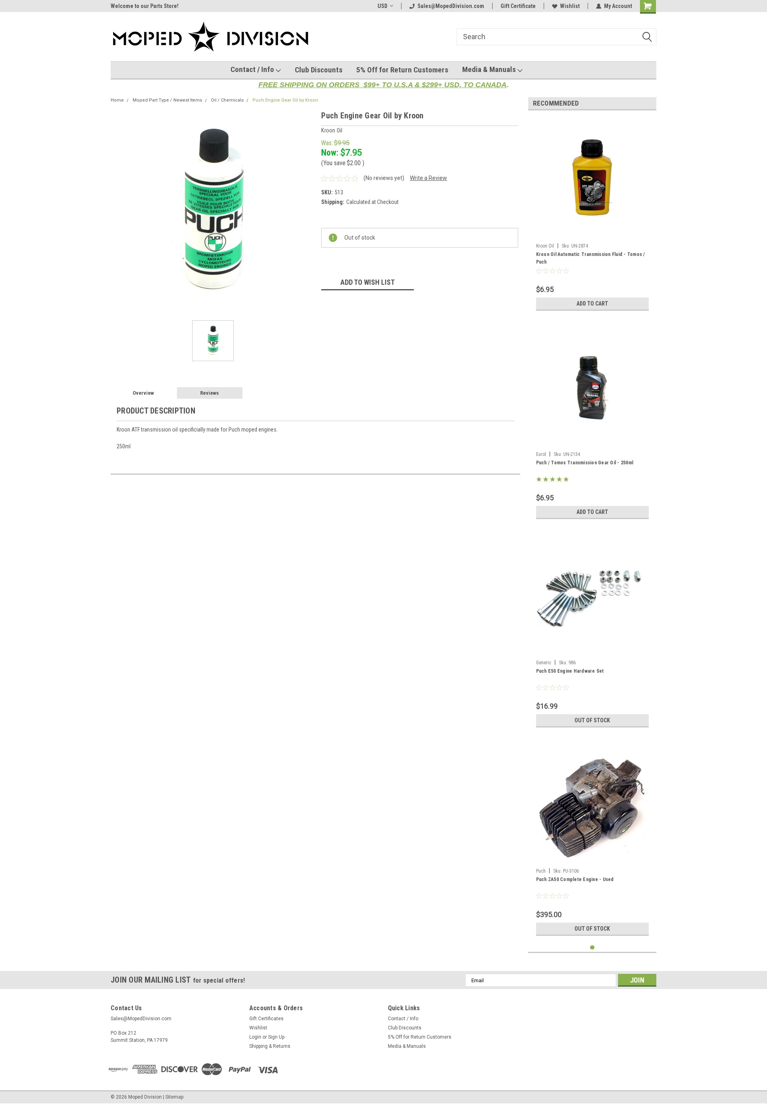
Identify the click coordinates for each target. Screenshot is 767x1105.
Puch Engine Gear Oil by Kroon (285, 100)
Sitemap (174, 1097)
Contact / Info (253, 69)
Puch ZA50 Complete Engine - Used (575, 879)
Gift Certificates (266, 1018)
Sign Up (276, 1037)
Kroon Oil (545, 246)
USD (382, 6)
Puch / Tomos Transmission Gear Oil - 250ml (585, 463)
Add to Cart (592, 303)
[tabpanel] (592, 215)
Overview (143, 393)
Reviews (209, 393)
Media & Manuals (489, 69)
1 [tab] (592, 947)
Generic (543, 662)
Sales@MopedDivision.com (450, 6)
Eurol (541, 454)
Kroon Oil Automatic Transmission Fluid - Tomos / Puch (590, 258)
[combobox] (556, 36)
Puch (541, 871)
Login (255, 1037)
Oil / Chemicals (227, 100)
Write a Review (428, 178)
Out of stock (592, 720)
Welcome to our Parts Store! (145, 6)
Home (117, 100)
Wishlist (570, 6)
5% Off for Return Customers (402, 69)
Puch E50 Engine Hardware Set (570, 671)
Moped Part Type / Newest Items (167, 100)
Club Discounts (318, 69)
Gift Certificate (518, 6)
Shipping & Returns (269, 1046)
